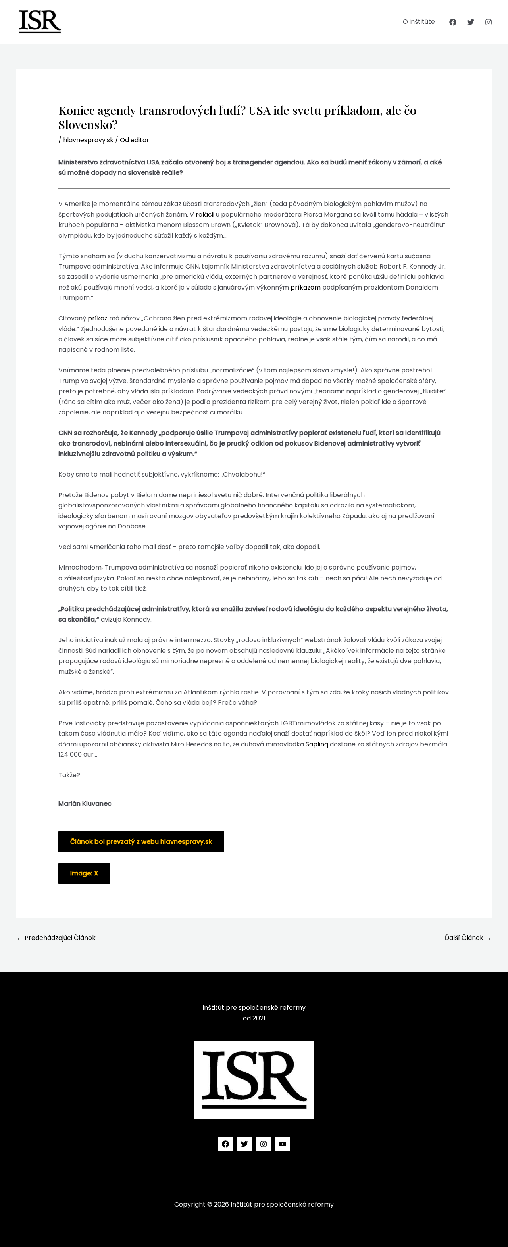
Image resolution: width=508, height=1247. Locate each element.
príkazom (306, 287)
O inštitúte (419, 21)
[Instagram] (488, 22)
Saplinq (317, 744)
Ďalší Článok (468, 937)
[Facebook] (452, 22)
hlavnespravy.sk (88, 140)
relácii (205, 214)
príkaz (98, 318)
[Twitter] (470, 22)
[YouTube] (282, 1144)
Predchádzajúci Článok (56, 937)
